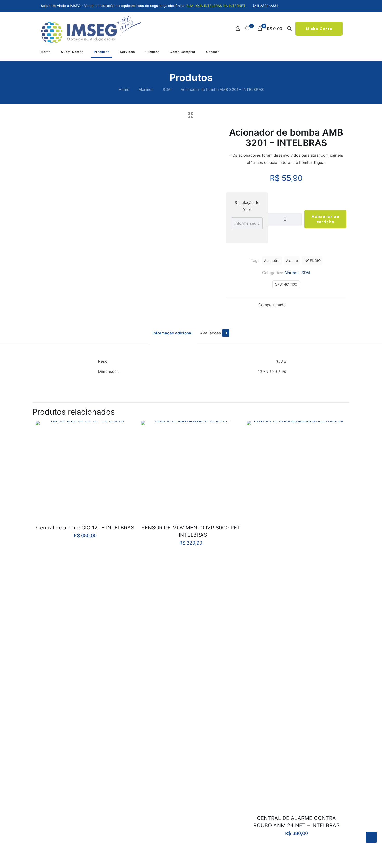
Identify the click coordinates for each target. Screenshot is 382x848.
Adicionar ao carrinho (325, 219)
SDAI (167, 89)
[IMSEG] (91, 28)
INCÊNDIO (312, 261)
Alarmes (146, 89)
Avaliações (213, 332)
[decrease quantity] (273, 219)
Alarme (292, 261)
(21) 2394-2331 (265, 6)
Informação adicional (172, 332)
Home (123, 89)
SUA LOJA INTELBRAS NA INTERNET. (216, 6)
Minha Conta (319, 28)
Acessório (272, 261)
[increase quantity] (295, 219)
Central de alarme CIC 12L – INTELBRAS (85, 528)
